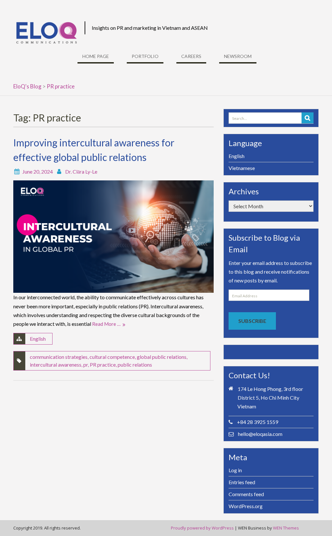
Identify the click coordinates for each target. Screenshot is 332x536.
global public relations (161, 357)
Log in (235, 470)
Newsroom (238, 56)
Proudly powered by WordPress (202, 528)
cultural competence (112, 357)
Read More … (106, 324)
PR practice (103, 364)
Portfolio (145, 56)
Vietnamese (242, 168)
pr (85, 364)
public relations (135, 364)
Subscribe (252, 321)
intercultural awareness (55, 364)
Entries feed (242, 482)
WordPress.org (246, 506)
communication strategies (59, 357)
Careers (191, 56)
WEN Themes (286, 528)
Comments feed (246, 494)
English (38, 339)
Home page (95, 56)
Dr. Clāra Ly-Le (81, 171)
